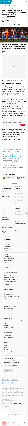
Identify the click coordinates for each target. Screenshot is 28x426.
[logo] (8, 1)
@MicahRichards (17, 155)
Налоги (5, 298)
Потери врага (7, 267)
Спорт (5, 342)
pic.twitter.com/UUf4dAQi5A (11, 162)
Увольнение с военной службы (11, 273)
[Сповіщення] (26, 2)
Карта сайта (17, 228)
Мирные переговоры (8, 260)
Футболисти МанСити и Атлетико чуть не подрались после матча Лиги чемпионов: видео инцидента (20, 5)
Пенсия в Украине (8, 300)
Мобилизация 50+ (8, 275)
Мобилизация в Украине (10, 272)
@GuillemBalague (17, 156)
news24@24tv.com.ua (6, 188)
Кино (5, 304)
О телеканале (4, 215)
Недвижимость (8, 332)
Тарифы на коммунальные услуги (11, 296)
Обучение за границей (9, 327)
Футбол (11, 5)
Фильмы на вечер (8, 310)
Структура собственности (20, 223)
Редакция (4, 210)
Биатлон (6, 349)
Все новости (7, 239)
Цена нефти (6, 291)
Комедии (6, 312)
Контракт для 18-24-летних (10, 279)
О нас (3, 208)
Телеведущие (4, 217)
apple (15, 379)
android (6, 379)
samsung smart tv (15, 383)
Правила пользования (6, 221)
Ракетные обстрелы (8, 256)
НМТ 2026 (6, 323)
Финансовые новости (9, 294)
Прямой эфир (7, 244)
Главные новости (8, 241)
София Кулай (8, 20)
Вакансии (17, 221)
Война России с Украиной (10, 254)
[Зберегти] (24, 25)
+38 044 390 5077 (18, 188)
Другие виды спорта (8, 351)
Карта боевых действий (9, 258)
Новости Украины (8, 242)
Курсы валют (7, 292)
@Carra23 (6, 156)
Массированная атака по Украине (11, 264)
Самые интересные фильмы (10, 306)
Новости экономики (9, 289)
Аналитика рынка (8, 333)
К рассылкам (8, 370)
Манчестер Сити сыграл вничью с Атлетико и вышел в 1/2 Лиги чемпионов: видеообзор (14, 101)
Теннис (5, 347)
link (15, 194)
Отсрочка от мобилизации (10, 281)
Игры (16, 230)
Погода (5, 250)
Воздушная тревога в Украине (10, 262)
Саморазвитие (7, 325)
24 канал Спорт (5, 5)
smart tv (6, 383)
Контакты (17, 219)
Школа (5, 321)
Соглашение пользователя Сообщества (20, 211)
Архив (16, 225)
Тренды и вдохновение (9, 337)
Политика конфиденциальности (6, 224)
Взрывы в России (8, 265)
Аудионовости (7, 248)
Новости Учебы (8, 318)
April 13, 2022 (19, 167)
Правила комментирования (19, 214)
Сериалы (6, 313)
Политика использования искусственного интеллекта (7, 228)
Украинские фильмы (8, 308)
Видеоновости (7, 246)
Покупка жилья (7, 335)
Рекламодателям (5, 219)
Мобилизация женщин (9, 277)
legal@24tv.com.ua (17, 403)
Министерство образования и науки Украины (14, 320)
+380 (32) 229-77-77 (10, 402)
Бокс (5, 343)
